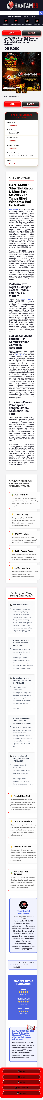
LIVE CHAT (23, 1094)
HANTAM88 (13, 209)
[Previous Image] (3, 71)
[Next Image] (39, 71)
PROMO (22, 1070)
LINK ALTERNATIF (23, 1088)
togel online (26, 299)
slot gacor (20, 355)
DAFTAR (31, 33)
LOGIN (11, 33)
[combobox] (19, 13)
